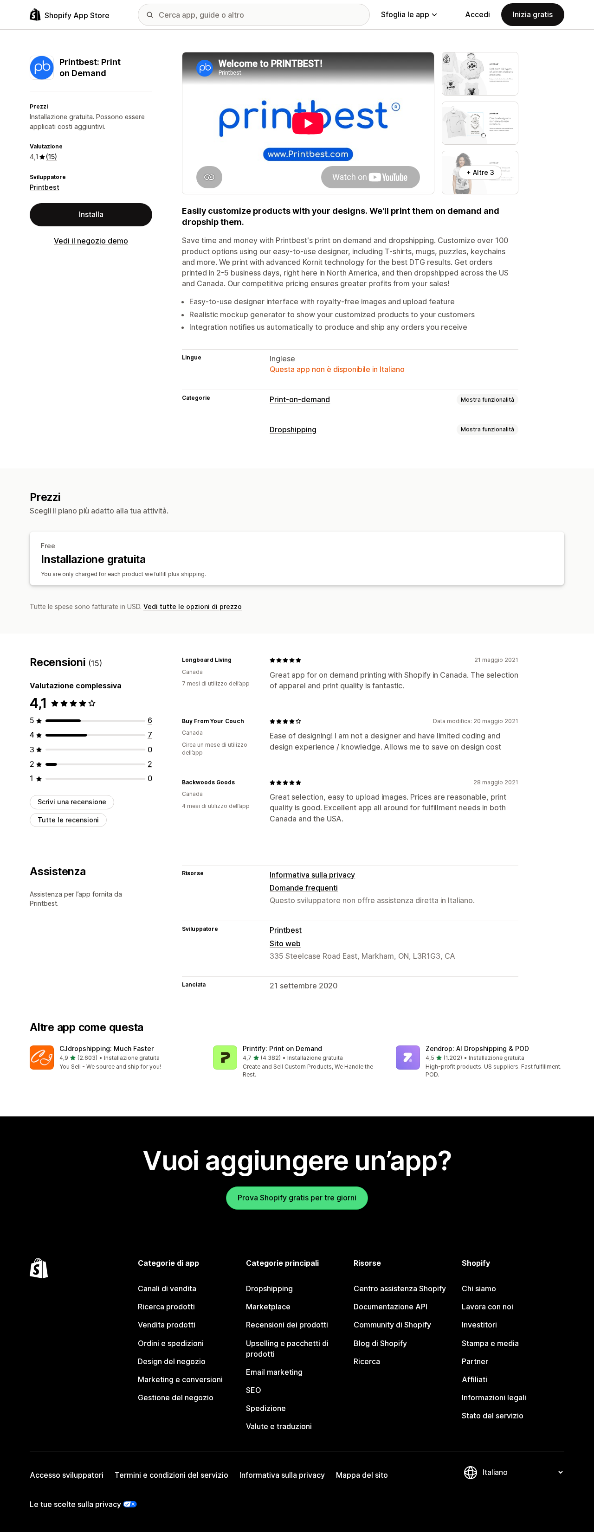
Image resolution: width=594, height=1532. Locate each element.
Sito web (285, 943)
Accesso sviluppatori (66, 1475)
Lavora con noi (487, 1306)
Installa (91, 214)
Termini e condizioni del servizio (171, 1475)
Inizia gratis (533, 14)
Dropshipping (293, 429)
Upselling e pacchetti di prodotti (287, 1349)
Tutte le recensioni (68, 820)
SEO (253, 1390)
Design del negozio (172, 1361)
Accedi (477, 14)
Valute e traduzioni (279, 1426)
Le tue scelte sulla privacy (75, 1504)
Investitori (479, 1324)
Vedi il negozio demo (91, 240)
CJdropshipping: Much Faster (106, 1048)
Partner (475, 1361)
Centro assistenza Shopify (400, 1288)
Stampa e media (490, 1343)
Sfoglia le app (405, 14)
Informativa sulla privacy (312, 874)
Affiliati (474, 1379)
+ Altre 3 (480, 172)
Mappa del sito (362, 1475)
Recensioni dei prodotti (287, 1324)
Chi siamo (479, 1288)
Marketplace (268, 1306)
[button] (114, 1058)
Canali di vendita (167, 1288)
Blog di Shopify (380, 1343)
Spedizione (266, 1408)
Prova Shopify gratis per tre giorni (297, 1197)
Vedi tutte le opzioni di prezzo (192, 606)
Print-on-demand (300, 399)
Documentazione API (390, 1306)
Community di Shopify (392, 1324)
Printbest (44, 187)
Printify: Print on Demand (282, 1048)
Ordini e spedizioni (171, 1343)
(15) (51, 156)
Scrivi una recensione (72, 802)
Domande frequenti (304, 887)
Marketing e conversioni (180, 1379)
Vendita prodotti (166, 1324)
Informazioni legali (494, 1397)
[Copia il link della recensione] (237, 660)
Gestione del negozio (175, 1397)
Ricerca (367, 1361)
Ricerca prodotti (166, 1306)
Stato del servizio (492, 1415)
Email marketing (274, 1372)
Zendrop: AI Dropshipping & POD (477, 1048)
